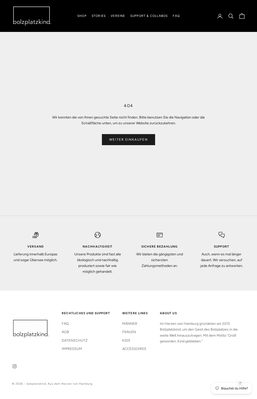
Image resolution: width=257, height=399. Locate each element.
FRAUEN (129, 332)
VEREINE (118, 16)
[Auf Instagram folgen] (14, 366)
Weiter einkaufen (128, 139)
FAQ (176, 16)
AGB (65, 332)
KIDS (126, 340)
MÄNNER (129, 324)
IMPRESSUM (72, 349)
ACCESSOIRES (134, 349)
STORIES (99, 16)
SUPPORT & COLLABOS (149, 16)
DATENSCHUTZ (75, 340)
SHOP (82, 16)
